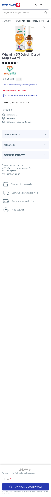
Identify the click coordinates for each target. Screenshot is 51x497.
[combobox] (25, 12)
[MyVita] (10, 70)
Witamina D (8, 21)
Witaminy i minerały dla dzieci (20, 122)
